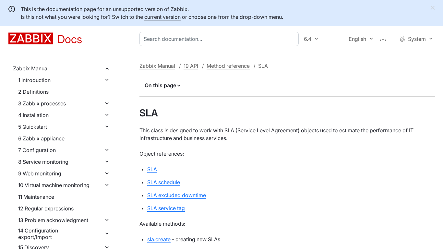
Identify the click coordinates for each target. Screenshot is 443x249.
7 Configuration (37, 150)
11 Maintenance (36, 197)
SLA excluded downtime (176, 195)
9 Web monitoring (39, 173)
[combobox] (220, 39)
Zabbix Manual (31, 68)
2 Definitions (33, 92)
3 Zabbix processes (42, 103)
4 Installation (33, 115)
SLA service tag (166, 208)
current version (162, 17)
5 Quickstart (32, 127)
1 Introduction (34, 80)
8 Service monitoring (43, 162)
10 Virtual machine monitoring (54, 185)
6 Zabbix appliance (41, 138)
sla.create (159, 239)
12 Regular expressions (46, 208)
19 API (191, 66)
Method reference (228, 66)
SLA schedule (163, 182)
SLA (152, 169)
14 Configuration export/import (38, 233)
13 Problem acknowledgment (53, 220)
